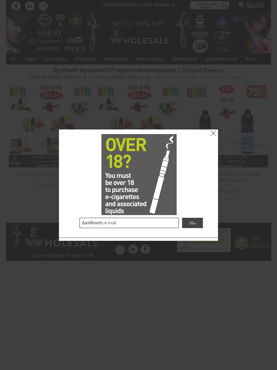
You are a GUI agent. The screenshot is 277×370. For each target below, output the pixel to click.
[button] (213, 133)
